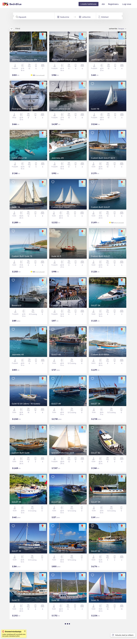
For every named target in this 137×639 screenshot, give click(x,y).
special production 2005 (62, 452)
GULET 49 (56, 354)
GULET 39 (16, 502)
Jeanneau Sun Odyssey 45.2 (64, 59)
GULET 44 (56, 502)
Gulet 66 (55, 600)
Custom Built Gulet (20, 452)
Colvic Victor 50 (19, 158)
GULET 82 (95, 452)
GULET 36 (95, 403)
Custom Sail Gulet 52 (61, 305)
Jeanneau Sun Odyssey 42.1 (103, 59)
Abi (103, 4)
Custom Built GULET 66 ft (103, 158)
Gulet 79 (95, 600)
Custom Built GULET (60, 207)
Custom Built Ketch (100, 354)
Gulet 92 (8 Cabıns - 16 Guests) (26, 403)
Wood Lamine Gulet (60, 109)
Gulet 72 (15, 600)
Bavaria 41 (16, 305)
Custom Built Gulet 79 (22, 256)
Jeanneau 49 (18, 354)
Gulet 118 (95, 109)
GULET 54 (95, 305)
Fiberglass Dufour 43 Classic (25, 109)
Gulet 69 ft (56, 256)
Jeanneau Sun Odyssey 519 (24, 59)
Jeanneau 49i (57, 158)
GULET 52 (95, 551)
